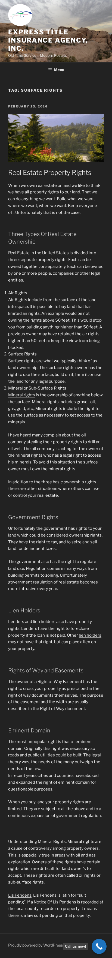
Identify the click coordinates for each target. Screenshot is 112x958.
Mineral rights (21, 395)
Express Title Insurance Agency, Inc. (48, 40)
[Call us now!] (99, 946)
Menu (59, 69)
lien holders (90, 635)
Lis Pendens (20, 895)
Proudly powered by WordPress (35, 945)
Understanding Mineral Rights (37, 841)
